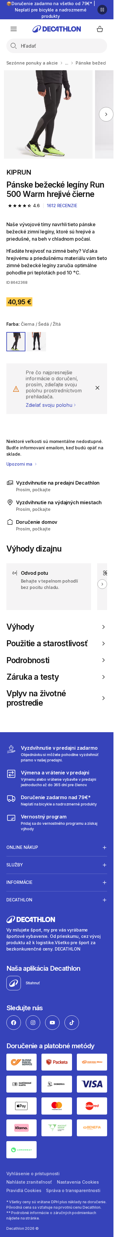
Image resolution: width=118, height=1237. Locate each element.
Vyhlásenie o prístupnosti (33, 1173)
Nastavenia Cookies (78, 1182)
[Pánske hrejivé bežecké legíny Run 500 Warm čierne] (48, 114)
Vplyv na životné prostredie (36, 698)
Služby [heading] (14, 864)
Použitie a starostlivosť (47, 643)
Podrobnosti (27, 660)
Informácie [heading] (19, 882)
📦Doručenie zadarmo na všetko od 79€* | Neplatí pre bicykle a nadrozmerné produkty (50, 10)
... (67, 62)
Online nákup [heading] (22, 847)
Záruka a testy (32, 677)
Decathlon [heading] (19, 899)
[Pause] (102, 9)
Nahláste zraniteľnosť (29, 1182)
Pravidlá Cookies (23, 1190)
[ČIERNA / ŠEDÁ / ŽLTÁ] (16, 341)
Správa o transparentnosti (73, 1190)
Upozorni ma (20, 464)
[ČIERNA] (36, 341)
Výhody (20, 626)
